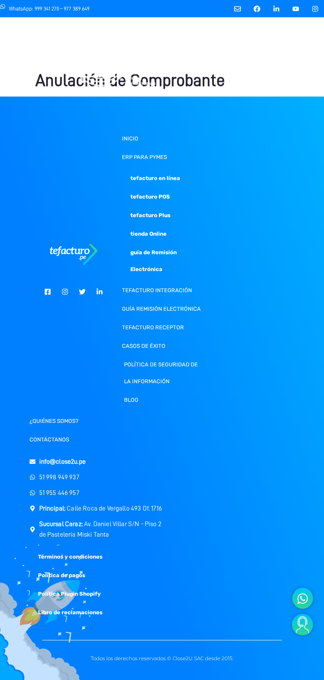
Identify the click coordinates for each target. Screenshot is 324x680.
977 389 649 (76, 8)
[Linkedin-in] (276, 8)
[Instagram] (315, 8)
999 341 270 (47, 8)
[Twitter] (82, 291)
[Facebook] (257, 8)
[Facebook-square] (47, 291)
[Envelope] (237, 8)
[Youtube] (296, 8)
